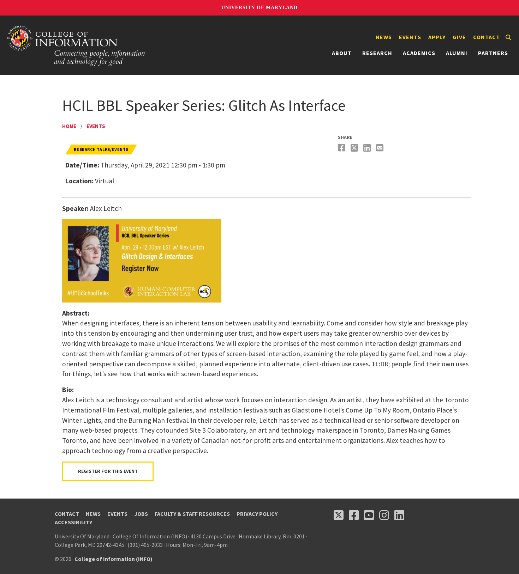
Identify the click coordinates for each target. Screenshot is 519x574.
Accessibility (73, 522)
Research (377, 52)
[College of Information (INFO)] (76, 45)
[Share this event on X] (355, 147)
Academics (419, 52)
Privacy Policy (257, 513)
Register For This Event (108, 471)
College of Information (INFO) (113, 558)
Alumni (456, 52)
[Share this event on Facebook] (342, 147)
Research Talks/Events (101, 149)
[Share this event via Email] (380, 147)
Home (69, 126)
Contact (486, 37)
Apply (437, 37)
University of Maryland (259, 7)
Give (459, 37)
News (384, 37)
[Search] (508, 37)
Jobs (141, 513)
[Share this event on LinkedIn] (367, 147)
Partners (493, 52)
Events (410, 37)
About (342, 52)
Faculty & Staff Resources (192, 513)
